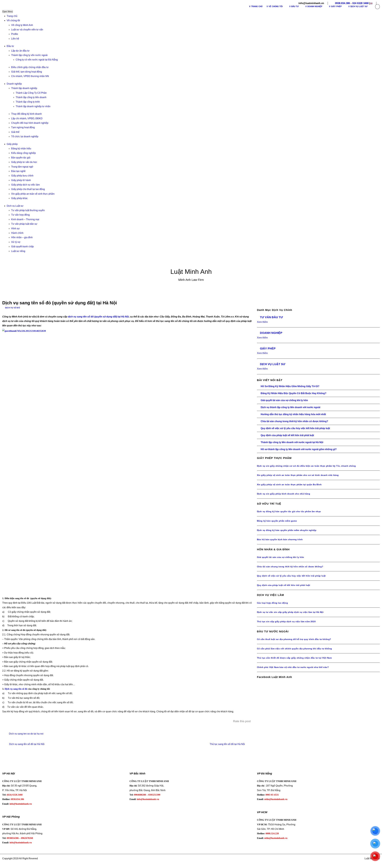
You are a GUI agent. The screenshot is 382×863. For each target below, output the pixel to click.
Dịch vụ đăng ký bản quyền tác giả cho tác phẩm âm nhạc (289, 511)
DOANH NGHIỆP (271, 332)
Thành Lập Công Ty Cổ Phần (31, 93)
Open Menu (8, 11)
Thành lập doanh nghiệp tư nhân (33, 106)
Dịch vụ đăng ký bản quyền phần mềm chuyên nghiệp (286, 530)
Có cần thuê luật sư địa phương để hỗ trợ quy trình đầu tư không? (294, 639)
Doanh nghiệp (14, 83)
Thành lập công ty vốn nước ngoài (29, 55)
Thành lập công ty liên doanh (31, 97)
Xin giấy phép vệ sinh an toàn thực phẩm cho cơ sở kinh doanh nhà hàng (298, 475)
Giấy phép (12, 144)
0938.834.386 (342, 3)
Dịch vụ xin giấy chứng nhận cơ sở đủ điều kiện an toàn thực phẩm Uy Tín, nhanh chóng (306, 466)
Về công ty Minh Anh (22, 25)
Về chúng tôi (13, 20)
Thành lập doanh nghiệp (24, 88)
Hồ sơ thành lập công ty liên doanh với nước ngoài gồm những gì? (299, 449)
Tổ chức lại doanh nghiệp (24, 136)
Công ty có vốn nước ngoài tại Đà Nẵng (37, 59)
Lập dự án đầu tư (20, 50)
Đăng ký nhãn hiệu (21, 148)
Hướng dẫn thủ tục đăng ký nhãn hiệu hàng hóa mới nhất (293, 414)
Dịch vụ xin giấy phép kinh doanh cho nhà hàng (283, 494)
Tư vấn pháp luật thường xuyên (28, 210)
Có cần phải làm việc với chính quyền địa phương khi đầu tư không (294, 648)
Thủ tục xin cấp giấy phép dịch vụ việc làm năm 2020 (286, 621)
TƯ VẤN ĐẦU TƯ (271, 317)
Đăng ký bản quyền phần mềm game (277, 521)
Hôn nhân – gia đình (22, 237)
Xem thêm (262, 322)
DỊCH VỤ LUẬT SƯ (272, 364)
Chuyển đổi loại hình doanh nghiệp (29, 123)
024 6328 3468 (360, 3)
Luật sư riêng (18, 251)
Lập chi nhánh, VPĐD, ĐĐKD (27, 118)
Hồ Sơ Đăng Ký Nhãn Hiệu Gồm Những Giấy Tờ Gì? (290, 386)
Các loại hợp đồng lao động (272, 603)
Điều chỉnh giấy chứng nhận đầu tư (30, 67)
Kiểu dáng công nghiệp (23, 153)
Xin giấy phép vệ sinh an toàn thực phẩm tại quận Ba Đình (289, 484)
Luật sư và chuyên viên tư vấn (27, 29)
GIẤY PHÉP (268, 348)
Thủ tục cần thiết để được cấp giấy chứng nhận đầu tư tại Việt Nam (294, 658)
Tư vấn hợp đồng (20, 215)
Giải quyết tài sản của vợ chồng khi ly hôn (284, 400)
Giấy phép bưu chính (22, 175)
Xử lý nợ (15, 242)
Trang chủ (12, 16)
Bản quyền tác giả (20, 157)
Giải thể (15, 132)
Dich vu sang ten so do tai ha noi (26, 733)
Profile (14, 34)
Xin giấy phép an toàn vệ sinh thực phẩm (32, 194)
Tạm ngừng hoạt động (23, 127)
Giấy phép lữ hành (21, 180)
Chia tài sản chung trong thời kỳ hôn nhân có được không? (294, 421)
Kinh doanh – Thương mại (25, 219)
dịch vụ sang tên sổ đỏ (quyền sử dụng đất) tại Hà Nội (98, 316)
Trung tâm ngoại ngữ (22, 166)
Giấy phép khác (19, 198)
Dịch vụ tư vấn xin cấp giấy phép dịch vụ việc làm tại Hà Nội (290, 612)
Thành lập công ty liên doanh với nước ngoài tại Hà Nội (292, 442)
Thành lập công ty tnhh (28, 102)
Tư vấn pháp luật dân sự (24, 224)
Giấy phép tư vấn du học (24, 162)
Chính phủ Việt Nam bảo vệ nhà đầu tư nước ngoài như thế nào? (293, 667)
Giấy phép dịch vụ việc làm (25, 184)
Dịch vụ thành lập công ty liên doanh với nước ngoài (290, 407)
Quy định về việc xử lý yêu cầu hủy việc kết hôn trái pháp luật (295, 428)
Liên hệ (15, 38)
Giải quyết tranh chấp (22, 246)
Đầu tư (10, 46)
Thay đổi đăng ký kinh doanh (26, 114)
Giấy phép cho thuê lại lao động (28, 189)
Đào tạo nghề (18, 171)
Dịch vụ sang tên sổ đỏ (16, 689)
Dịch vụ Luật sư (15, 206)
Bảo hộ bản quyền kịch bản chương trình (280, 539)
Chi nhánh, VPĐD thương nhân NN (30, 76)
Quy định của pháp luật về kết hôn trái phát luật (287, 435)
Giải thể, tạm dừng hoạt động (26, 71)
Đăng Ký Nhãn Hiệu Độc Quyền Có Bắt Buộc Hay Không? (293, 393)
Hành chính (17, 233)
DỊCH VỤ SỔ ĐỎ (12, 308)
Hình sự (15, 228)
